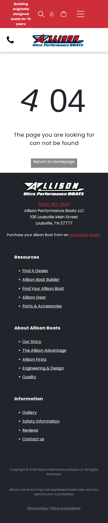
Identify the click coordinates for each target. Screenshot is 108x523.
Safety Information (41, 421)
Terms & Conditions (65, 508)
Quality (29, 377)
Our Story (31, 341)
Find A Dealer (35, 271)
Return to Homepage (54, 161)
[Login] (51, 14)
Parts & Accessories (42, 306)
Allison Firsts (34, 359)
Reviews (30, 430)
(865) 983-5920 (54, 204)
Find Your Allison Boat (43, 288)
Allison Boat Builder (41, 279)
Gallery (29, 412)
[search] (41, 15)
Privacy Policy (37, 508)
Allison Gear (34, 297)
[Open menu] (80, 14)
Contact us (33, 439)
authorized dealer (84, 234)
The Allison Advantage (44, 350)
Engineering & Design (43, 368)
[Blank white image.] (10, 43)
